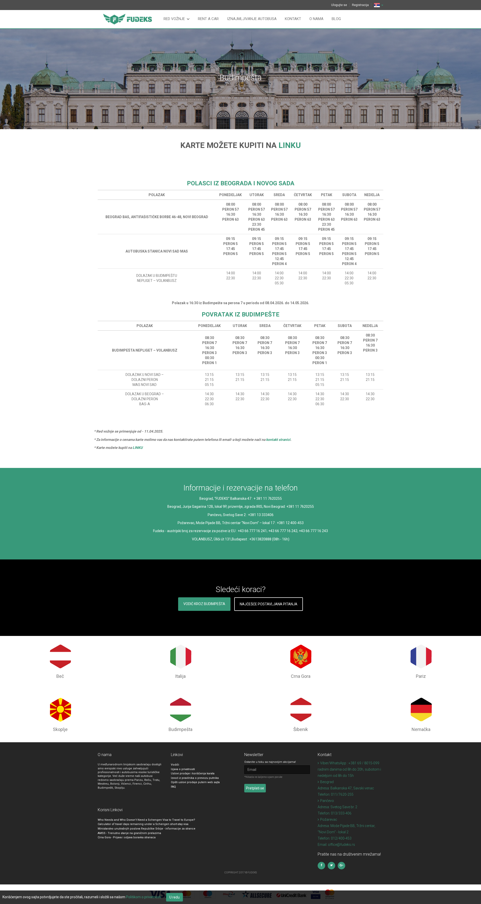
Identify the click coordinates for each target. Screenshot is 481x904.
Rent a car (208, 19)
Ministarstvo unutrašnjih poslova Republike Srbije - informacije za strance (146, 828)
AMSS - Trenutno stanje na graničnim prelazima (129, 833)
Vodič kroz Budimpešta (204, 604)
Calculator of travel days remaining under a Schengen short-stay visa (143, 824)
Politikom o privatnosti (143, 897)
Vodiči (175, 764)
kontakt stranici (278, 440)
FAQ (173, 786)
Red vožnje (174, 19)
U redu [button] (174, 897)
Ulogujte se (339, 5)
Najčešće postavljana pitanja (268, 604)
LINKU (290, 145)
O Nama (316, 19)
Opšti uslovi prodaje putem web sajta (195, 782)
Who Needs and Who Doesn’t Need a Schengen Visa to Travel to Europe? (146, 819)
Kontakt (293, 19)
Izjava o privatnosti (183, 769)
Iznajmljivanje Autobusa (252, 19)
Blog (336, 19)
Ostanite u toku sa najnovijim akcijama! (270, 762)
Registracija (360, 5)
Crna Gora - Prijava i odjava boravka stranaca (127, 837)
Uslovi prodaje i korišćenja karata (192, 773)
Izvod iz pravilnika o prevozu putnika (195, 778)
